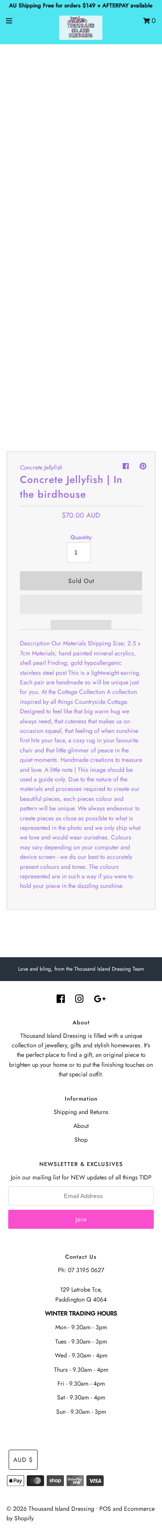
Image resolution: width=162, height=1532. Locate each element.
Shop (81, 1139)
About (81, 1125)
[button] (81, 604)
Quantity (81, 537)
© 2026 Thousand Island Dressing (50, 1508)
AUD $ (23, 1459)
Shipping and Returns (81, 1112)
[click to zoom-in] (139, 66)
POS (105, 1508)
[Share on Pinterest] (143, 466)
